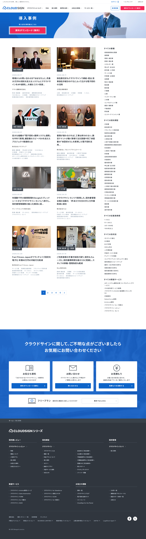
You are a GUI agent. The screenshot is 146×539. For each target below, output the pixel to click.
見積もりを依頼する (116, 386)
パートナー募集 (81, 472)
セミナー (46, 463)
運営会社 (11, 517)
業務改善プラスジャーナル (118, 493)
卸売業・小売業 (110, 70)
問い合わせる (73, 386)
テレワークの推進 (31, 273)
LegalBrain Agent (108, 521)
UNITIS (96, 521)
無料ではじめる (100, 401)
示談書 (73, 93)
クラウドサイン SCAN (50, 496)
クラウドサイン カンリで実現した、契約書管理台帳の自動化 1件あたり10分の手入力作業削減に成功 (76, 201)
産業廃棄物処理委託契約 (113, 145)
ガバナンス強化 (38, 270)
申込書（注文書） (27, 150)
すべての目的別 (110, 234)
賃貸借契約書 (109, 183)
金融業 (107, 79)
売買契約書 (108, 177)
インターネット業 (110, 97)
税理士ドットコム (28, 521)
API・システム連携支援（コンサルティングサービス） (28, 156)
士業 (58, 93)
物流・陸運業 (16, 93)
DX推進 (24, 95)
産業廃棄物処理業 (111, 52)
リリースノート (81, 500)
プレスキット (43, 517)
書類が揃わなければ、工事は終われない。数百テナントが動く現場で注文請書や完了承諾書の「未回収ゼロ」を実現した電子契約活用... (76, 140)
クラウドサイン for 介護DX (114, 305)
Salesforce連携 (110, 299)
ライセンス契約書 (110, 195)
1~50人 (86, 93)
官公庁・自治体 (110, 67)
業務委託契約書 (37, 93)
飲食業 (107, 111)
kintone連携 (35, 275)
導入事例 (54, 8)
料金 (47, 8)
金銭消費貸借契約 (111, 157)
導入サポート (81, 466)
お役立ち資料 (14, 463)
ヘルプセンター (128, 2)
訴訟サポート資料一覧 (117, 496)
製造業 (107, 85)
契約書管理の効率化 (32, 97)
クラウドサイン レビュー (112, 308)
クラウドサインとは (49, 451)
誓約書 (107, 207)
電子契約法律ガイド (83, 496)
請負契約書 (108, 180)
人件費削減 (108, 250)
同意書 (80, 93)
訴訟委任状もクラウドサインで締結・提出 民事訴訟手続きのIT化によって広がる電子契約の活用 (76, 81)
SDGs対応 (108, 247)
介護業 (69, 271)
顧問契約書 (108, 174)
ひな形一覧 (114, 490)
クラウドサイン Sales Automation (20, 493)
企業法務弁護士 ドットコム (81, 521)
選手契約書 (108, 210)
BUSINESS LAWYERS (44, 521)
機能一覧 (46, 454)
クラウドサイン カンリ (19, 214)
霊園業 (107, 55)
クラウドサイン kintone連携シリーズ (21, 490)
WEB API (46, 472)
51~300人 (25, 212)
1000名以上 (16, 95)
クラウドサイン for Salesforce (53, 490)
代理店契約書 (109, 192)
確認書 (107, 204)
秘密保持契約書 (17, 270)
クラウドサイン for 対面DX (51, 500)
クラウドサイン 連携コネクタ (52, 493)
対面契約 (108, 159)
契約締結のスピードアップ (38, 95)
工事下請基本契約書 (112, 142)
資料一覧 (80, 490)
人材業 (107, 100)
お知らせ (140, 2)
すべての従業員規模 (112, 216)
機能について (14, 454)
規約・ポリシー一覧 (22, 517)
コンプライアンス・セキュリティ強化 (116, 259)
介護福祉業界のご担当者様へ (85, 460)
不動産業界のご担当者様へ (85, 457)
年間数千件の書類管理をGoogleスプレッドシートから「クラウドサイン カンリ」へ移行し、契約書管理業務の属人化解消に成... (31, 201)
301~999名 (109, 225)
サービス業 (60, 212)
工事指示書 (108, 139)
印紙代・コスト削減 (25, 152)
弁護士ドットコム (13, 521)
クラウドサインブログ (83, 493)
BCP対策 (108, 244)
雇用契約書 (108, 162)
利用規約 (108, 148)
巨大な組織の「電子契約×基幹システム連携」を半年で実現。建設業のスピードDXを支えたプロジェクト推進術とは (31, 138)
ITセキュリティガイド (83, 469)
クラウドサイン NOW (16, 503)
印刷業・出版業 (110, 76)
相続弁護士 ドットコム (62, 521)
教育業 (107, 88)
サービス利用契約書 (79, 273)
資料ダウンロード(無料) (29, 386)
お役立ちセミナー (15, 466)
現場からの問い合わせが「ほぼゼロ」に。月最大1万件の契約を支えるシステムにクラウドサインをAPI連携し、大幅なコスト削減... (31, 81)
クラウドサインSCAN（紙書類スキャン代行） (118, 292)
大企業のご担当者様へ (84, 454)
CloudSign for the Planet (85, 503)
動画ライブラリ (48, 466)
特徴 (11, 451)
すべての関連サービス (113, 279)
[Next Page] (64, 293)
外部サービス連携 (49, 469)
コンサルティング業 (111, 103)
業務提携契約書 (110, 189)
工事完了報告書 (82, 153)
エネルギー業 (109, 64)
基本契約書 (26, 93)
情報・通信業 (109, 58)
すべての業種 (109, 48)
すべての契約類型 (79, 271)
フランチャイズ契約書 (40, 268)
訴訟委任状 (65, 93)
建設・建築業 (16, 150)
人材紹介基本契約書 (112, 186)
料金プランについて (49, 457)
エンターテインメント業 (112, 114)
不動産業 (108, 108)
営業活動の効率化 (18, 97)
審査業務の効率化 (111, 274)
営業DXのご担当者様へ (84, 463)
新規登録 (115, 8)
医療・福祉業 (16, 212)
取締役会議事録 (26, 268)
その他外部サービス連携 (20, 158)
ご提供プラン (14, 457)
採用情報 (34, 517)
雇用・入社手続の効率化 (113, 265)
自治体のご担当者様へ (84, 451)
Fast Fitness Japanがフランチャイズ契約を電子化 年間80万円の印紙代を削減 (31, 258)
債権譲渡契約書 (110, 198)
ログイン (114, 2)
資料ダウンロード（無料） (132, 8)
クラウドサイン (47, 446)
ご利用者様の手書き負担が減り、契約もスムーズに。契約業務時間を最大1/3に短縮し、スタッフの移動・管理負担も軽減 (76, 260)
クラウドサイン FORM (16, 496)
